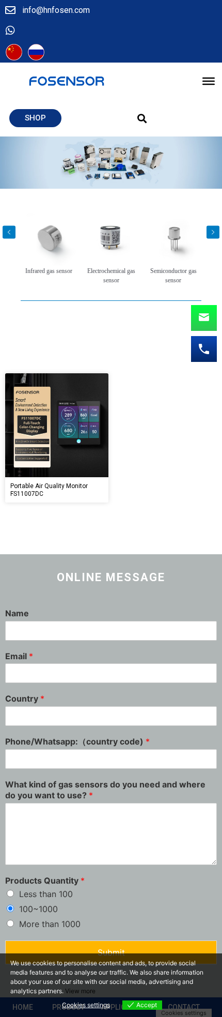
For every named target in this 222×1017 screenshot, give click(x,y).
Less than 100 (46, 894)
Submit (111, 952)
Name (17, 613)
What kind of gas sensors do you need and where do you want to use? (105, 789)
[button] (35, 118)
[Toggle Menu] (208, 81)
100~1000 (38, 909)
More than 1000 (50, 924)
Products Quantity (45, 880)
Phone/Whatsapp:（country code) (77, 741)
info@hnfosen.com (56, 10)
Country (24, 698)
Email (19, 656)
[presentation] (9, 231)
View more (80, 991)
